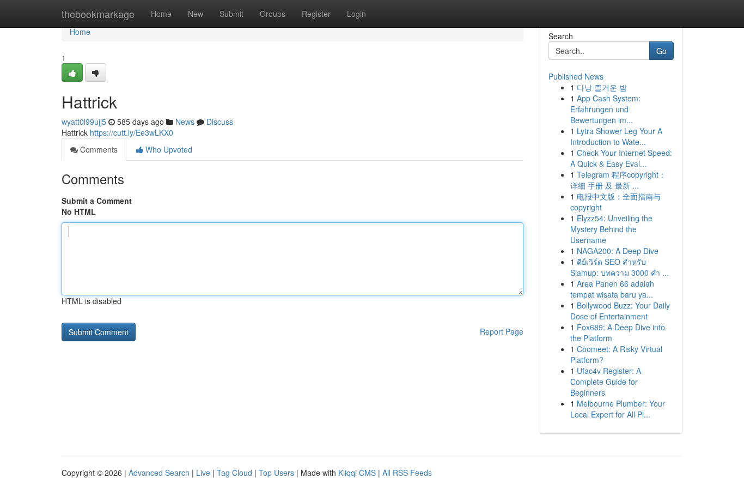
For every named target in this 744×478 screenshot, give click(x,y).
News (184, 121)
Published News (575, 76)
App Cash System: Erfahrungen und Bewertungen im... (605, 109)
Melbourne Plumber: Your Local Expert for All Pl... (617, 409)
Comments (98, 149)
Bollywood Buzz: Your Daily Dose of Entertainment (620, 311)
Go (661, 50)
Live (203, 472)
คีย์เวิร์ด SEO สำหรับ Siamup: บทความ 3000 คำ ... (619, 267)
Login (356, 13)
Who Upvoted (167, 149)
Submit (231, 13)
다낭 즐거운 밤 (602, 87)
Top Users (276, 472)
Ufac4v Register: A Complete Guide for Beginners (605, 381)
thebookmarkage (98, 14)
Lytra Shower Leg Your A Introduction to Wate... (616, 136)
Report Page (501, 331)
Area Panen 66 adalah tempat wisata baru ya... (612, 289)
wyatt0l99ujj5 (84, 121)
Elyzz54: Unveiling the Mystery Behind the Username (611, 229)
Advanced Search (159, 472)
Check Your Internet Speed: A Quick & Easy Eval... (621, 158)
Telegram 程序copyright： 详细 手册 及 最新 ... (618, 180)
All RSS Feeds (407, 472)
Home (161, 13)
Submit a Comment (97, 200)
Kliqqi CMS (357, 472)
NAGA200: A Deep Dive (617, 250)
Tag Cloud (234, 472)
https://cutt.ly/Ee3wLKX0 (131, 132)
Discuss (219, 121)
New (195, 13)
